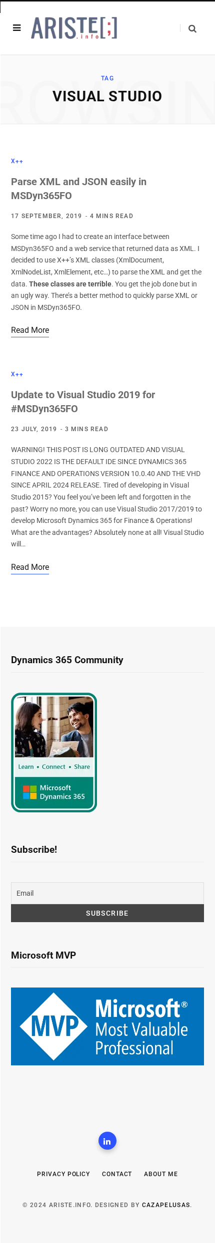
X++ (17, 161)
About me (161, 1174)
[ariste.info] (74, 28)
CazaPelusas (166, 1205)
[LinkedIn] (107, 1141)
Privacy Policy (63, 1174)
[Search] (188, 28)
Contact (117, 1174)
